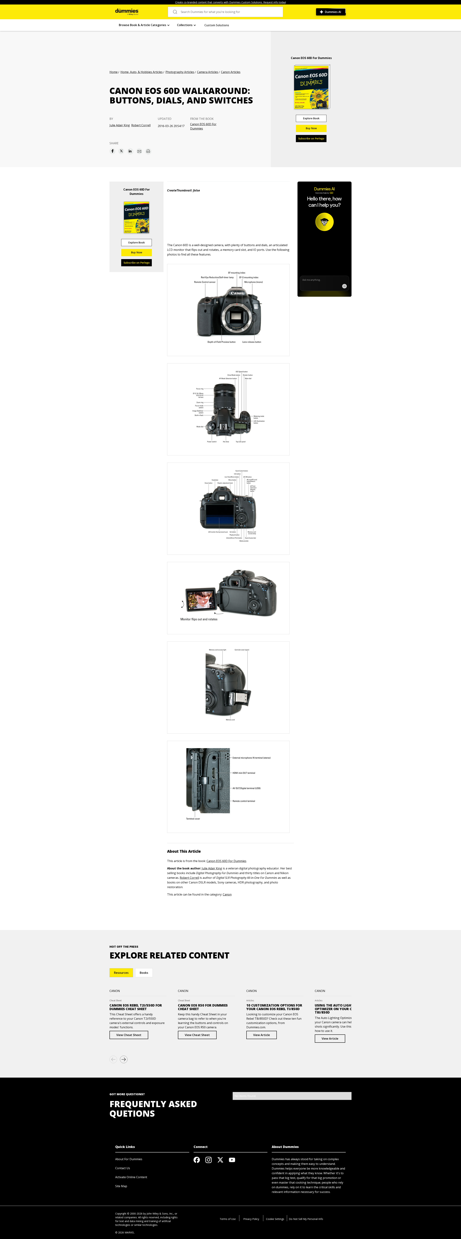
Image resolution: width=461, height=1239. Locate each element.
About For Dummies (128, 1159)
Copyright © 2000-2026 (128, 1213)
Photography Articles (179, 72)
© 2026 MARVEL (125, 1232)
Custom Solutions (216, 25)
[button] (144, 25)
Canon (227, 894)
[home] (126, 11)
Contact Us (122, 1168)
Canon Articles (230, 72)
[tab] (121, 972)
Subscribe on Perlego (311, 138)
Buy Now (311, 128)
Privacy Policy (251, 1219)
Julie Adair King (119, 125)
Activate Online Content (131, 1177)
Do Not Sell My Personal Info (306, 1219)
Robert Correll (141, 125)
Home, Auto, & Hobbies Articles (141, 72)
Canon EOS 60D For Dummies (203, 126)
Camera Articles (207, 72)
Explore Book (311, 118)
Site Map (121, 1186)
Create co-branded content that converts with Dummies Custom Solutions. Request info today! (230, 2)
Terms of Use (228, 1219)
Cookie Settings (275, 1219)
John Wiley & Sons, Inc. (160, 1213)
